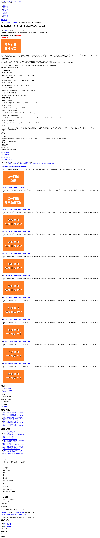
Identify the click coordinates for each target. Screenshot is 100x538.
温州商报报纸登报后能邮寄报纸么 (18, 166)
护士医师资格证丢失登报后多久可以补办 (13, 447)
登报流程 (5, 12)
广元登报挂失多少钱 (8, 437)
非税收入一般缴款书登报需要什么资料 (12, 450)
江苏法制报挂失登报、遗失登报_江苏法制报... (14, 446)
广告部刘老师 (7, 523)
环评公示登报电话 (7, 443)
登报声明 (5, 8)
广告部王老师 (7, 524)
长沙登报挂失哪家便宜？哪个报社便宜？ (20, 341)
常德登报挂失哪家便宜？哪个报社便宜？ (20, 209)
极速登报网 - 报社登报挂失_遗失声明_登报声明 (12, 1)
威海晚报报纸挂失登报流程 (9, 441)
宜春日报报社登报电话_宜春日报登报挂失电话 (14, 434)
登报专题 (5, 13)
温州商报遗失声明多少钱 (7, 159)
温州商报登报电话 (5, 152)
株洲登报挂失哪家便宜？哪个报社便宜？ (20, 319)
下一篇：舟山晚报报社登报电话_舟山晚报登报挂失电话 (40, 163)
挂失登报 (5, 6)
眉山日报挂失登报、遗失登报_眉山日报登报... (14, 444)
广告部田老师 (7, 526)
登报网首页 (8, 22)
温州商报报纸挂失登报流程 (16, 187)
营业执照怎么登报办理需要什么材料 (12, 451)
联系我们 (5, 16)
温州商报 (9, 162)
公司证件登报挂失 (7, 388)
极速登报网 (6, 30)
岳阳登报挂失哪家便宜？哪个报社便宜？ (20, 231)
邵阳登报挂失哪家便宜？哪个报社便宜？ (20, 253)
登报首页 (5, 5)
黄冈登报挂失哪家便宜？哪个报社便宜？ (13, 421)
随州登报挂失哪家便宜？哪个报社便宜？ (20, 363)
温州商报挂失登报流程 (6, 157)
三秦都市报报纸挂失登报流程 (10, 439)
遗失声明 (5, 9)
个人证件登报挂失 (7, 390)
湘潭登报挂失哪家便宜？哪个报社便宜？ (20, 297)
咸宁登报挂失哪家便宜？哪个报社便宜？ (13, 424)
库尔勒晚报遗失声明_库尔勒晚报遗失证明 (13, 453)
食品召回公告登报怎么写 (9, 432)
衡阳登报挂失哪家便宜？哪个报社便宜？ (20, 275)
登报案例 (5, 15)
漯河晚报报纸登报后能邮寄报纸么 (11, 449)
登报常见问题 (6, 391)
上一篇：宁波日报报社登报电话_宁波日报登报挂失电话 (14, 163)
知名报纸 (5, 10)
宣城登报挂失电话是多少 (9, 436)
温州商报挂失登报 (5, 154)
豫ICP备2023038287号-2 (6, 514)
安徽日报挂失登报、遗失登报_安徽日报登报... (14, 440)
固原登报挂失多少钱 (8, 433)
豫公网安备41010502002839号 (19, 514)
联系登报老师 (4, 406)
